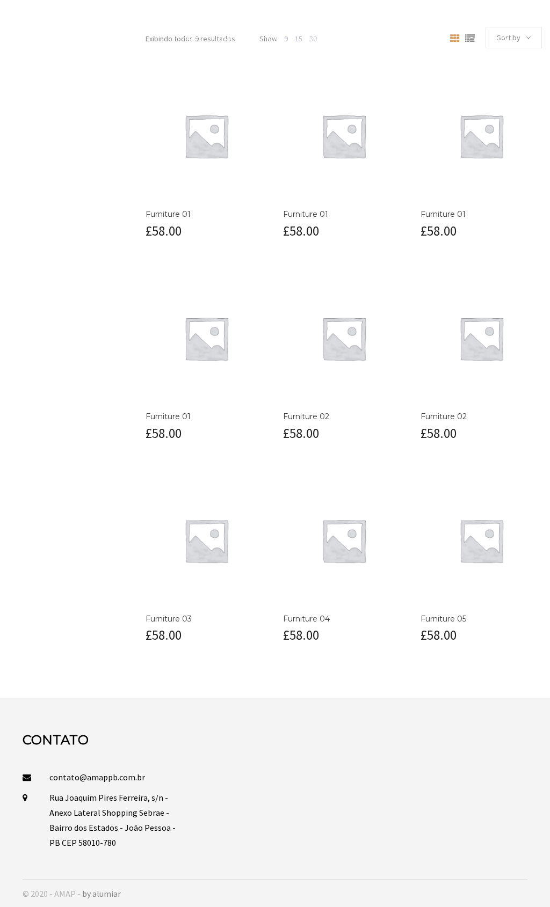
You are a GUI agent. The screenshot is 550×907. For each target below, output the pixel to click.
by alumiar (101, 893)
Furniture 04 (306, 619)
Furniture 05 (443, 619)
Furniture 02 (306, 416)
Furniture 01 (168, 214)
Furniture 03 (169, 619)
